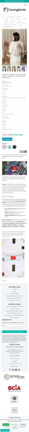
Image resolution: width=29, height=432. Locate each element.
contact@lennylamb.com (14, 363)
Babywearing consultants (14, 296)
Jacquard (6, 22)
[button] (4, 47)
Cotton (19, 20)
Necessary (7, 426)
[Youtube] (16, 370)
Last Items (18, 18)
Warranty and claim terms (14, 311)
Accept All (6, 424)
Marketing (15, 428)
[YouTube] (14, 168)
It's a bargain (13, 20)
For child (12, 18)
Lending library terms (14, 313)
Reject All (23, 424)
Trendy (20, 24)
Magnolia (14, 24)
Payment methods (14, 300)
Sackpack (19, 16)
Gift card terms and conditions (14, 315)
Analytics (15, 426)
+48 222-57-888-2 (14, 358)
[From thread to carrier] (13, 258)
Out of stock (7, 139)
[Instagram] (13, 370)
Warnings (4, 280)
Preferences (22, 426)
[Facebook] (9, 370)
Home (3, 16)
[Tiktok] (19, 370)
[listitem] (4, 147)
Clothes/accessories (8, 26)
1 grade (6, 18)
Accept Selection (14, 424)
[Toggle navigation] (8, 4)
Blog (14, 291)
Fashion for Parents (11, 16)
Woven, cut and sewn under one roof (14, 1)
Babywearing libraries (14, 298)
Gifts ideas (6, 20)
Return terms (14, 309)
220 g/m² (12, 22)
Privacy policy (14, 317)
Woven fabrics (7, 24)
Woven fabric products (21, 22)
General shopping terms (14, 306)
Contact (14, 289)
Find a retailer (14, 294)
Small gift (24, 18)
